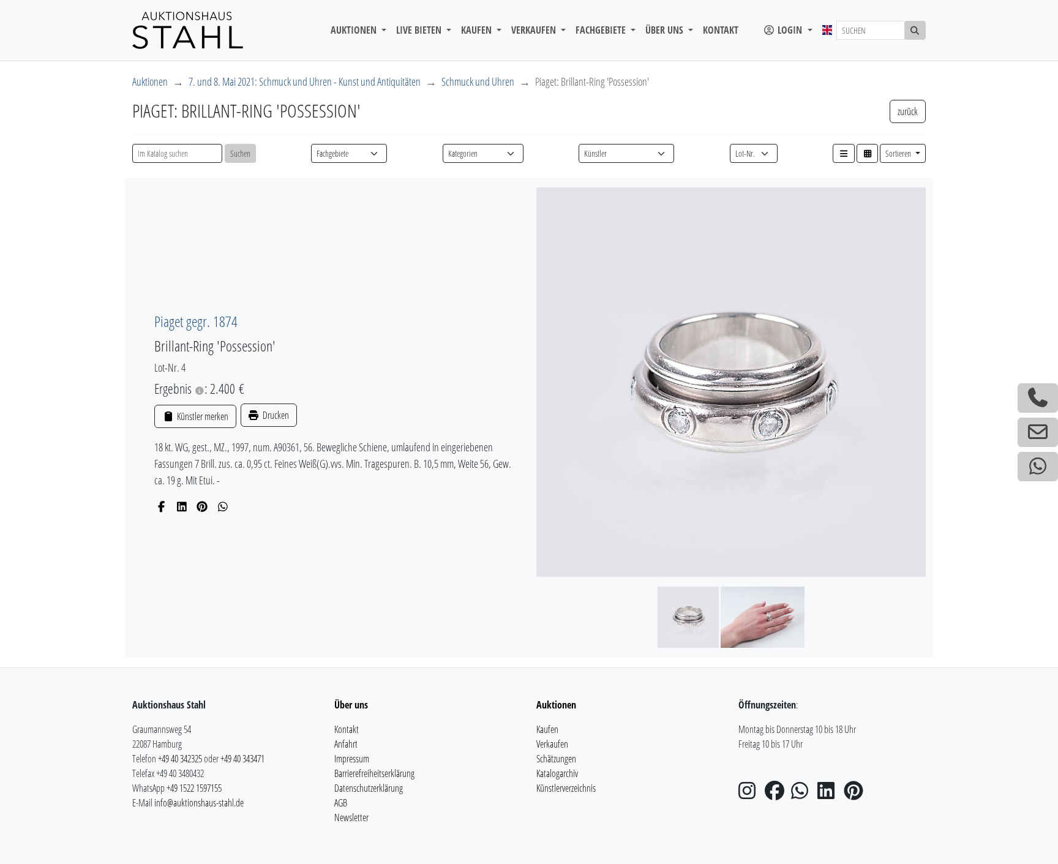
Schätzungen (556, 758)
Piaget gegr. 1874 (196, 321)
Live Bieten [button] (420, 30)
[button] (844, 153)
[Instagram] (750, 794)
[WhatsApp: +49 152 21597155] (1038, 466)
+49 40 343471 (242, 758)
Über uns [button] (665, 30)
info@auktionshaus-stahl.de (199, 803)
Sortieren (899, 153)
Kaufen (547, 729)
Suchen (240, 153)
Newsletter (351, 817)
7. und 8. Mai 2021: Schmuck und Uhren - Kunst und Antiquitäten (305, 81)
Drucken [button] (275, 415)
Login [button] (790, 30)
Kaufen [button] (477, 30)
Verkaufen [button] (534, 30)
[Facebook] (161, 506)
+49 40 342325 (180, 758)
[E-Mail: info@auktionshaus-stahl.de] (1038, 432)
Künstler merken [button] (201, 416)
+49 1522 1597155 (194, 788)
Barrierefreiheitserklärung (374, 773)
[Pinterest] (202, 506)
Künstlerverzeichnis (566, 788)
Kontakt (720, 30)
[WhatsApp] (223, 506)
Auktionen (150, 81)
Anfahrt (346, 744)
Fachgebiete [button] (602, 30)
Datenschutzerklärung (368, 788)
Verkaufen (552, 744)
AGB (340, 803)
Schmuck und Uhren (477, 81)
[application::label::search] (915, 30)
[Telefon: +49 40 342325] (1038, 398)
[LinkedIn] (182, 506)
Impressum (351, 758)
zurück (908, 111)
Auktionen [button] (355, 30)
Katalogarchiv (557, 773)
